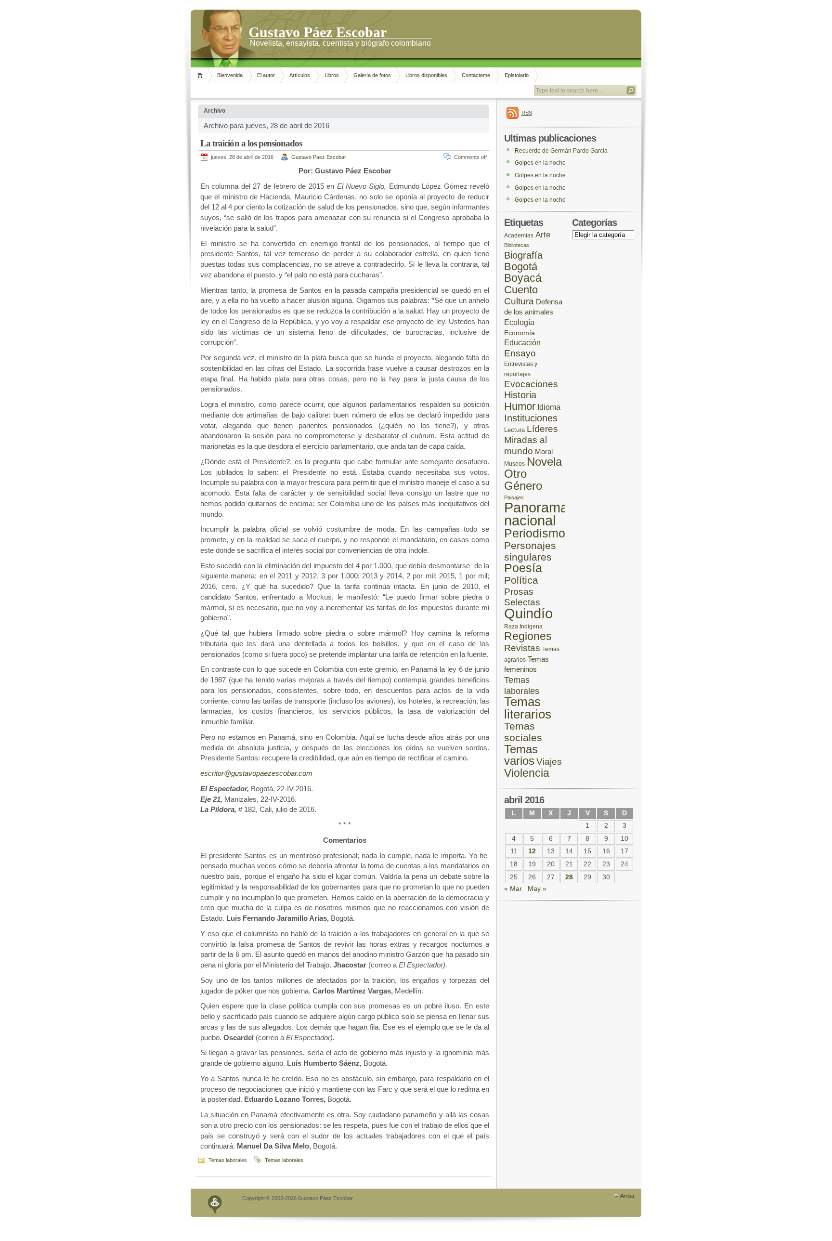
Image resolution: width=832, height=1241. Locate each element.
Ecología (519, 322)
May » (537, 888)
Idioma (548, 407)
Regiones (528, 636)
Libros (332, 75)
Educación (522, 343)
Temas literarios (527, 708)
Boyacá (523, 278)
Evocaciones (531, 384)
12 (532, 851)
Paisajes (514, 497)
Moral (544, 451)
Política (521, 580)
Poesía (523, 568)
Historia (520, 395)
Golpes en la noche (540, 162)
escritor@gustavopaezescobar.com (256, 773)
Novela (544, 461)
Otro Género (523, 479)
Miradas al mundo (525, 445)
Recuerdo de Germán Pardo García (561, 150)
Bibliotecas (516, 245)
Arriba (627, 1196)
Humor (519, 406)
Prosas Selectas (522, 597)
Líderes (542, 429)
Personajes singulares (530, 551)
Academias (518, 235)
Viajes (549, 762)
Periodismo (534, 533)
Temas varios (521, 755)
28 (569, 877)
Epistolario (517, 75)
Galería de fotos (372, 75)
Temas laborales (227, 1160)
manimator (215, 1202)
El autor (266, 75)
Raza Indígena (523, 626)
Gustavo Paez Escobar (318, 157)
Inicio (201, 75)
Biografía (523, 255)
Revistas (522, 648)
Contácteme (476, 75)
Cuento (521, 290)
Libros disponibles (426, 75)
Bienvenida (230, 75)
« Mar (513, 888)
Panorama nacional (536, 514)
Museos (514, 463)
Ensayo (520, 353)
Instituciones (531, 418)
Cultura (519, 301)
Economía (519, 333)
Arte (542, 234)
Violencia (526, 773)
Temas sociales (523, 731)
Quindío (528, 613)
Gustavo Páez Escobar (317, 31)
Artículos (299, 75)
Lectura (514, 430)
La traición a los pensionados (251, 143)
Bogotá (520, 267)
